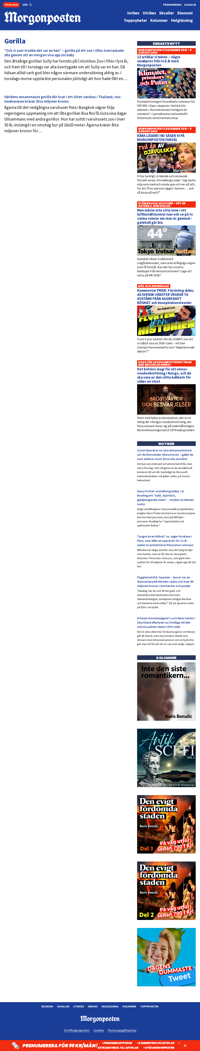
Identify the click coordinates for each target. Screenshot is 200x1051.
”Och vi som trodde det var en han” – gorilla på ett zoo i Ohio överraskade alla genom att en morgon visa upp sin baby (64, 52)
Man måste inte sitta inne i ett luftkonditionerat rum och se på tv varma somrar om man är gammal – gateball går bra (165, 216)
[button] (27, 5)
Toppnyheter (149, 1006)
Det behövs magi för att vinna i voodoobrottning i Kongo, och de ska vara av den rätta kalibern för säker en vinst (164, 375)
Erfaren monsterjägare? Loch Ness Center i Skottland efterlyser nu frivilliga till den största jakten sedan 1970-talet (166, 622)
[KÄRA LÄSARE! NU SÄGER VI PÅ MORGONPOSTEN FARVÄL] (166, 172)
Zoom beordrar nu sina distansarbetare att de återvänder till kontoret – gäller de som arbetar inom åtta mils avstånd (165, 454)
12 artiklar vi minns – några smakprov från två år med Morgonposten (158, 61)
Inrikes (93, 1006)
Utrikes (78, 1006)
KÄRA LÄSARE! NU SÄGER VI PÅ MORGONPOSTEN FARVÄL (160, 137)
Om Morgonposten (76, 1030)
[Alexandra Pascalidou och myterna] (166, 985)
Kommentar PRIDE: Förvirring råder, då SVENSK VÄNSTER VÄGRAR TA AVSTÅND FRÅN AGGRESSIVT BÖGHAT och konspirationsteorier (165, 296)
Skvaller (63, 1006)
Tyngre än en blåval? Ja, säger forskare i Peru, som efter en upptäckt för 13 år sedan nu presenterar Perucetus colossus (165, 540)
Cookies (98, 1030)
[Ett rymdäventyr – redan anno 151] (166, 786)
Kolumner (129, 1006)
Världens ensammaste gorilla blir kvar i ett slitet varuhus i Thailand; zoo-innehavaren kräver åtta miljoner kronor (63, 99)
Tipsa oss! (11, 4)
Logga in (190, 4)
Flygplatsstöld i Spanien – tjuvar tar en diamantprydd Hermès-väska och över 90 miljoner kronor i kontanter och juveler (165, 581)
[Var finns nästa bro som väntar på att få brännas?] (166, 719)
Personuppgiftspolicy (122, 1030)
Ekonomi (47, 1006)
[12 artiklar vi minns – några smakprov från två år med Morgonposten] (166, 97)
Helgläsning (110, 1006)
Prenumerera (172, 4)
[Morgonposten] (52, 18)
